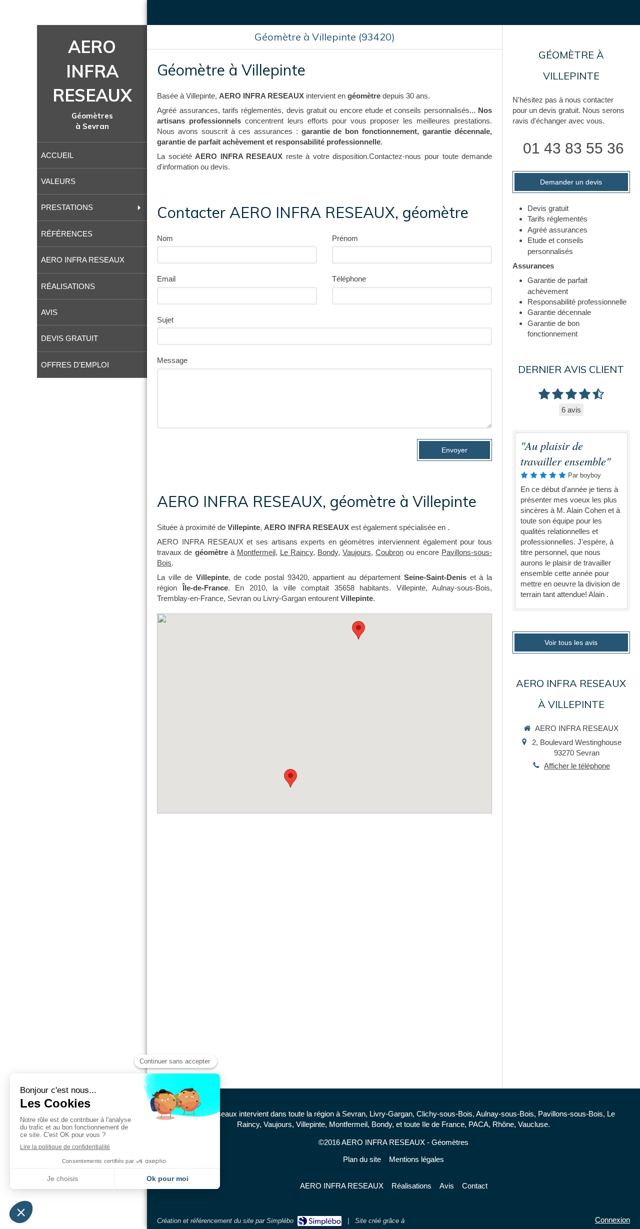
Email (166, 278)
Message (172, 360)
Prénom (345, 238)
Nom (165, 238)
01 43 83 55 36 (573, 148)
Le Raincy (296, 552)
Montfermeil (256, 552)
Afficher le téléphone (577, 766)
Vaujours (356, 552)
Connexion (612, 1220)
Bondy (328, 552)
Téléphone (349, 278)
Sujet (165, 320)
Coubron (390, 552)
